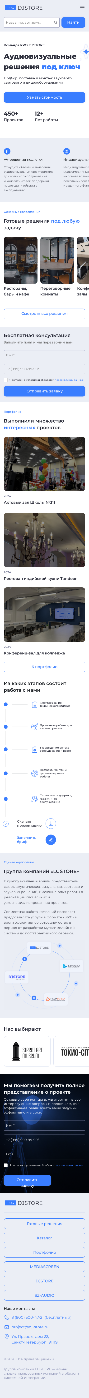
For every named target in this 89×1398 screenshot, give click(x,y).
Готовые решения (44, 1223)
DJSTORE (45, 1281)
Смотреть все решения (44, 313)
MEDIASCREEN (44, 1266)
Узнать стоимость (44, 97)
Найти (73, 22)
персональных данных (69, 379)
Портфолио (44, 1252)
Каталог (44, 1238)
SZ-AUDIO (44, 1295)
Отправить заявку (45, 391)
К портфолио (44, 666)
